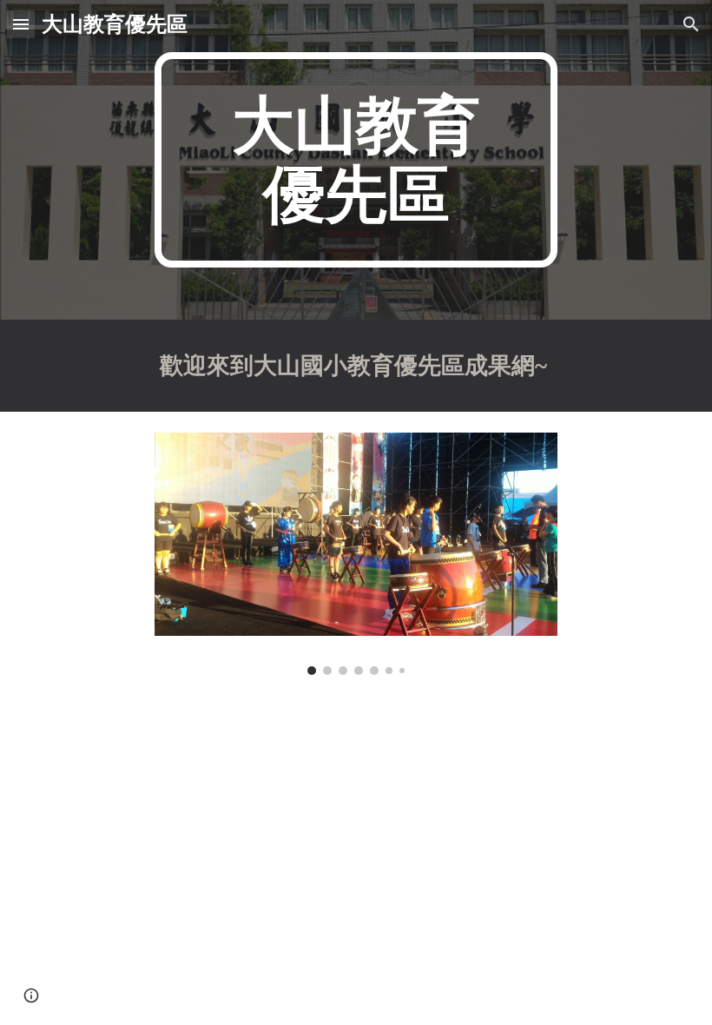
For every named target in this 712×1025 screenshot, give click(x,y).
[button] (21, 24)
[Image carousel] (356, 553)
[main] (356, 160)
